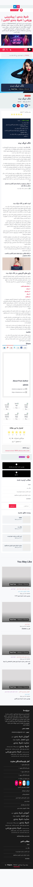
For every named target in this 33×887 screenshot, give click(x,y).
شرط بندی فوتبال (8, 749)
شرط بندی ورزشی (13, 751)
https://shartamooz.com (18, 392)
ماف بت (29, 488)
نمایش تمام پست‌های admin (22, 450)
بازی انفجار (25, 739)
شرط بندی (27, 96)
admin (19, 102)
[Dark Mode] (10, 50)
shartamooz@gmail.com (18, 389)
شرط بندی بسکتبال (15, 749)
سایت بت (16, 739)
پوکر (18, 754)
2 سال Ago (27, 102)
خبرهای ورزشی (25, 794)
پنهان (19, 120)
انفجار (12, 736)
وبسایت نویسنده (9, 450)
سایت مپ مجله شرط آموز (23, 836)
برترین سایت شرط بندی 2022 (22, 596)
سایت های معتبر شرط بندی (23, 589)
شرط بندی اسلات (10, 746)
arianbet (28, 499)
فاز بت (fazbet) (26, 629)
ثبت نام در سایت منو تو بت (24, 492)
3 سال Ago (23, 626)
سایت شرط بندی (21, 742)
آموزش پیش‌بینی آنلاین (24, 692)
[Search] (7, 50)
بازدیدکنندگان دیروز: (24, 775)
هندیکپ (20, 754)
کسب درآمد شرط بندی (15, 756)
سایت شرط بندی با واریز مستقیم (23, 495)
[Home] (29, 49)
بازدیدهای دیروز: (25, 772)
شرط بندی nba (16, 746)
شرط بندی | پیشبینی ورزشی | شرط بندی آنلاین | (16, 18)
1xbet (29, 485)
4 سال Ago (23, 593)
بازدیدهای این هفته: (24, 779)
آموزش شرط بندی (21, 736)
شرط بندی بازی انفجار (24, 749)
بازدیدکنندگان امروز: (24, 768)
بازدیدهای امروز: (25, 765)
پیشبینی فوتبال (13, 754)
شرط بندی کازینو (26, 754)
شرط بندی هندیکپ (25, 752)
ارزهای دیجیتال (25, 791)
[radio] (21, 114)
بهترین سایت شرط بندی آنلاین (22, 699)
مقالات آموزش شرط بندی (24, 591)
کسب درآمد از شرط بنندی (24, 756)
